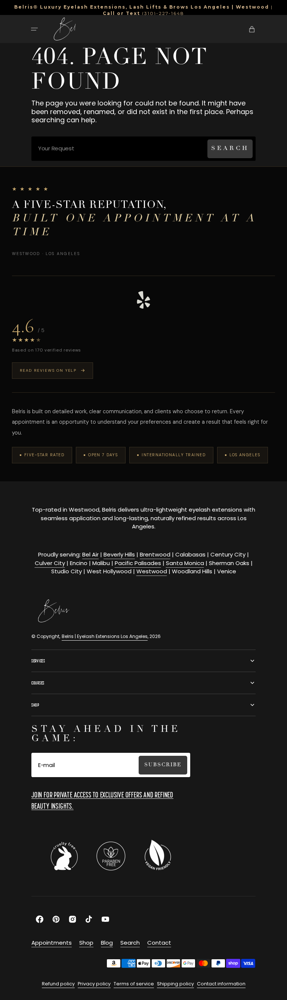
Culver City (50, 563)
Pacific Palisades (138, 563)
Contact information (221, 984)
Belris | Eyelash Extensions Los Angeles (105, 636)
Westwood (151, 571)
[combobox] (143, 148)
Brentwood (155, 554)
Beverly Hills (119, 554)
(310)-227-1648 (163, 13)
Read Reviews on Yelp (48, 370)
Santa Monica (185, 563)
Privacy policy (94, 984)
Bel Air (90, 554)
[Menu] (34, 29)
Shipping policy (175, 984)
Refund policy (58, 984)
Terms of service (134, 984)
